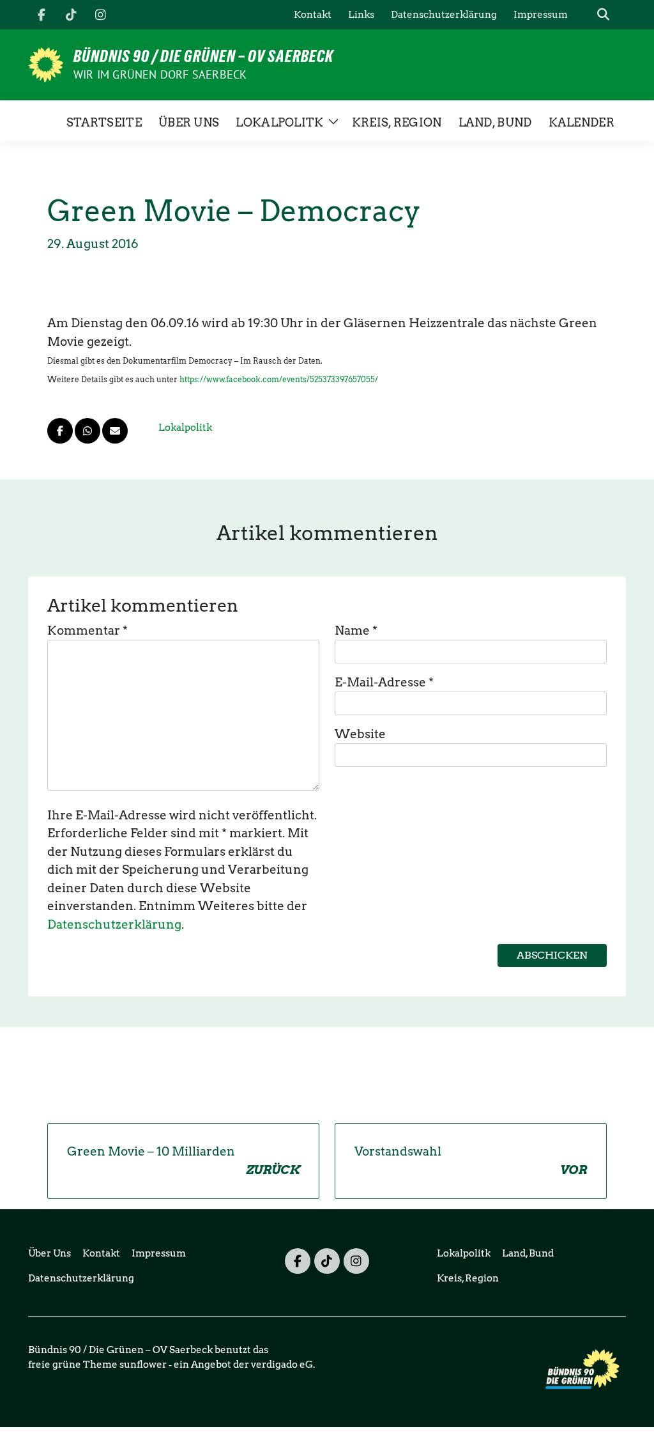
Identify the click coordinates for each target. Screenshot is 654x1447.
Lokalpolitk (185, 427)
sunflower (143, 1364)
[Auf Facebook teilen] (60, 431)
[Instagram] (100, 14)
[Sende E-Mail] (115, 431)
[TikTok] (71, 14)
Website (360, 734)
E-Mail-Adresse (384, 682)
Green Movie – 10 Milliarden (183, 1160)
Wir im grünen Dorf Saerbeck (160, 74)
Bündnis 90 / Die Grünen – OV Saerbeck (203, 56)
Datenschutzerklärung (114, 924)
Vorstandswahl (470, 1160)
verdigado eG (282, 1364)
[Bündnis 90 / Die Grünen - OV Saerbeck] (45, 63)
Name (356, 630)
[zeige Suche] (603, 15)
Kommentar (87, 630)
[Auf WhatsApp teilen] (87, 431)
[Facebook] (41, 14)
